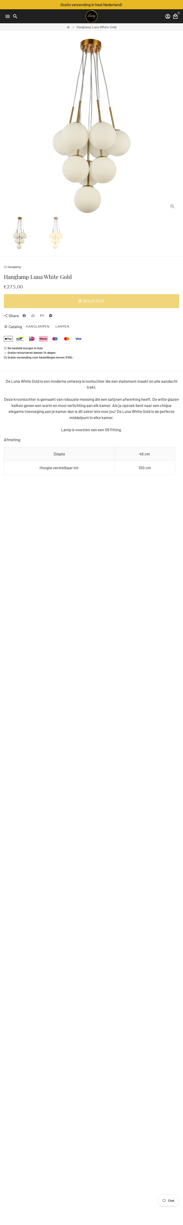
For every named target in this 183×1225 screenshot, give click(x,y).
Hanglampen (37, 326)
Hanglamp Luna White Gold (97, 27)
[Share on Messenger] (50, 315)
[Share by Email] (41, 315)
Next (174, 125)
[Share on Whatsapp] (33, 315)
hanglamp (12, 267)
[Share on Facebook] (24, 315)
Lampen (62, 326)
